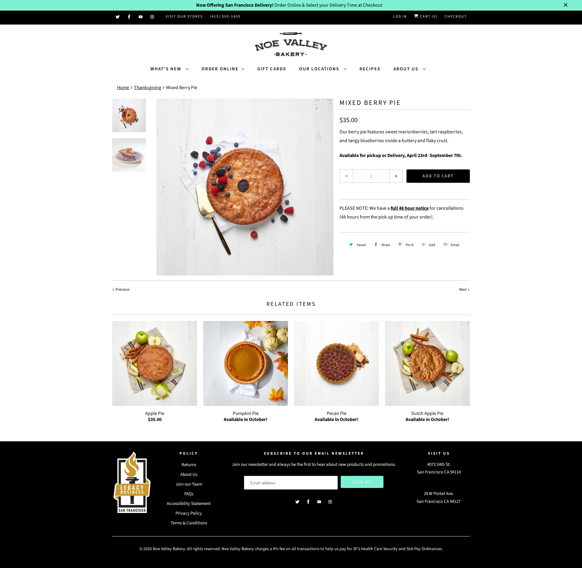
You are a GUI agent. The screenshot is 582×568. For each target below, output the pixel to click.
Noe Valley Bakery (169, 549)
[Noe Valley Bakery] (291, 44)
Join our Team (189, 484)
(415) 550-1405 (225, 16)
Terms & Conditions (189, 523)
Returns (189, 465)
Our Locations (320, 69)
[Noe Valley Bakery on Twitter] (118, 17)
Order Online (220, 69)
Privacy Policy (189, 513)
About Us (406, 69)
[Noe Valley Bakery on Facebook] (129, 17)
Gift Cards (271, 69)
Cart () (428, 16)
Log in (400, 16)
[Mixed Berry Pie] (244, 187)
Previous (122, 289)
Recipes (370, 69)
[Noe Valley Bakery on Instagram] (152, 17)
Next (463, 289)
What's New (166, 69)
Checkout (456, 16)
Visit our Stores (184, 16)
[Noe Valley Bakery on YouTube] (141, 17)
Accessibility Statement (189, 503)
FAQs (188, 494)
